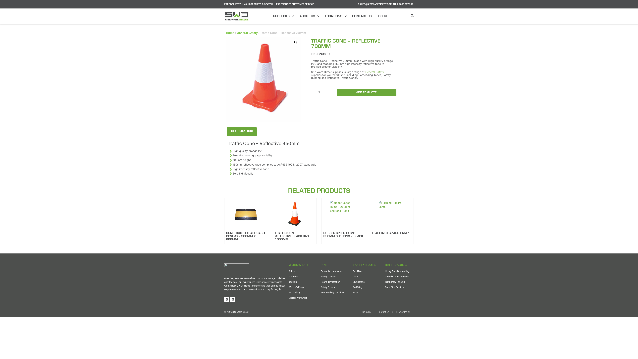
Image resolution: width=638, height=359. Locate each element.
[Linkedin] (232, 299)
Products (281, 16)
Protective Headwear (331, 271)
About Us (307, 16)
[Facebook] (226, 299)
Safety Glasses (328, 276)
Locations (333, 16)
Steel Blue (358, 271)
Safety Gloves (328, 287)
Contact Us (362, 16)
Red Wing (357, 287)
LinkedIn (366, 312)
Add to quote (366, 92)
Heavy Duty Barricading (397, 271)
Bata (355, 292)
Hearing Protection (330, 282)
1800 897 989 (406, 4)
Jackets (293, 282)
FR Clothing (295, 292)
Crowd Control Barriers (397, 276)
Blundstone (359, 282)
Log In (382, 16)
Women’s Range (297, 287)
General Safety (247, 33)
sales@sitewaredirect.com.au (377, 4)
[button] (296, 42)
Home (230, 33)
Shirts (292, 271)
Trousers (293, 276)
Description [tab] (242, 131)
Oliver (356, 276)
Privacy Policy (403, 312)
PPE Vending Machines (332, 292)
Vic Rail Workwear (298, 298)
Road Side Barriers (394, 287)
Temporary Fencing (395, 282)
